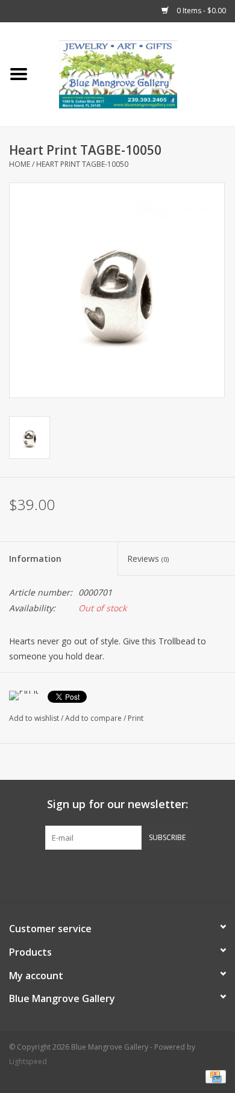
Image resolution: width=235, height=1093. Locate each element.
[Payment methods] (213, 1076)
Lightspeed (28, 1061)
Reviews (148, 558)
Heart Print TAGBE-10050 (82, 164)
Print (135, 718)
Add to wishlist (34, 718)
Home (19, 164)
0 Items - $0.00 (200, 10)
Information (35, 558)
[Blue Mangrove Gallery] (136, 73)
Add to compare (94, 718)
